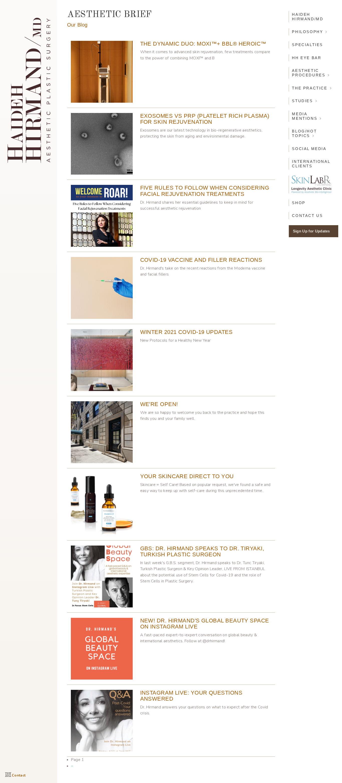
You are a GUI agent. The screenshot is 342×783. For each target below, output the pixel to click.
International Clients (311, 163)
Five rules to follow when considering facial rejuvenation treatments (204, 191)
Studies (302, 101)
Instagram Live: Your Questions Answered (191, 696)
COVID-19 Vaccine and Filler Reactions (201, 260)
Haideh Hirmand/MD (307, 16)
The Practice (309, 88)
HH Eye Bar (306, 58)
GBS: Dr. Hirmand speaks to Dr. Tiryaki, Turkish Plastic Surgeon (202, 551)
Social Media (309, 149)
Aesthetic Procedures (308, 72)
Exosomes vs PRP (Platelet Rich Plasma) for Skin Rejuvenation (204, 119)
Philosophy (307, 32)
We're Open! (159, 404)
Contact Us (307, 215)
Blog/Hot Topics (304, 133)
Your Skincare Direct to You (187, 476)
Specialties (307, 45)
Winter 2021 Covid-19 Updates (186, 332)
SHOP (298, 203)
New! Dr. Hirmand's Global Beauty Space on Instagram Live (204, 623)
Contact (19, 775)
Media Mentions (304, 116)
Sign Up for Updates (311, 231)
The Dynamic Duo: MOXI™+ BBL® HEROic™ (203, 44)
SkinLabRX (311, 184)
